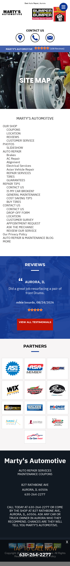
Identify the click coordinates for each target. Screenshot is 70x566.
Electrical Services (19, 166)
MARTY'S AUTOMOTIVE (35, 118)
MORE (7, 241)
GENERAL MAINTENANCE (23, 194)
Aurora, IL (35, 282)
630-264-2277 (34, 494)
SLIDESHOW (15, 147)
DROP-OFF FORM (18, 212)
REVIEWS (13, 137)
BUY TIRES (14, 202)
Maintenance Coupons (35, 474)
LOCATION (14, 133)
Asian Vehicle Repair (20, 169)
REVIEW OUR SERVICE (22, 230)
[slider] (41, 48)
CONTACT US (15, 187)
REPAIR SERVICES (19, 173)
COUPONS (13, 129)
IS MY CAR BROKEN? (20, 191)
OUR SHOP (10, 126)
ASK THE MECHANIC (20, 227)
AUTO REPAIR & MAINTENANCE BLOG (28, 238)
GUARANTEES (16, 180)
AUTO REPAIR (12, 151)
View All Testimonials (35, 322)
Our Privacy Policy (15, 234)
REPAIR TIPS (11, 184)
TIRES (11, 176)
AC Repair (13, 158)
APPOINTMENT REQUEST (23, 223)
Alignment (13, 162)
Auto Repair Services (35, 470)
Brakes (11, 155)
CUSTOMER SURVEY (20, 220)
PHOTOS (8, 144)
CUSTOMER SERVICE (20, 140)
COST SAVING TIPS (19, 198)
